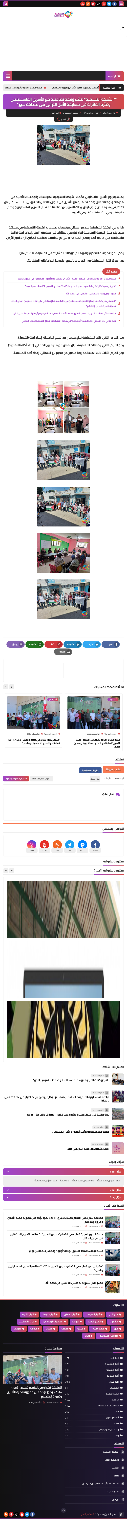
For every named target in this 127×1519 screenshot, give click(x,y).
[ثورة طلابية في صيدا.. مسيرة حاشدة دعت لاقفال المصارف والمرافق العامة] (118, 1114)
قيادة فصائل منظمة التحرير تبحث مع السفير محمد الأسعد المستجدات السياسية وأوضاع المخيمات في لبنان (65, 313)
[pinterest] (93, 3)
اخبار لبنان (114, 1382)
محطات (64, 1328)
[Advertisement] (63, 45)
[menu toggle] (121, 3)
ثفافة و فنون (98, 1328)
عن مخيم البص (112, 1460)
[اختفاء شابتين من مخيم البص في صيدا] (118, 1148)
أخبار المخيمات (93, 1314)
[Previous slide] (11, 870)
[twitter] (109, 3)
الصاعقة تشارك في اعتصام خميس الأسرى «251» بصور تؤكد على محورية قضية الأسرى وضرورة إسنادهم (55, 1219)
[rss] (88, 3)
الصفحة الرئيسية (72, 113)
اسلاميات (114, 1321)
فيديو (80, 1328)
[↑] (63, 1510)
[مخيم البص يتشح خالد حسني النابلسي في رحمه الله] (112, 1287)
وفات (87, 1336)
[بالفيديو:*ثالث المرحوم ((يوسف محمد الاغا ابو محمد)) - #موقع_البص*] (118, 1079)
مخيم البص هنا (112, 1491)
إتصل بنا (115, 1468)
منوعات (17, 1328)
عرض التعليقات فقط (40, 778)
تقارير (115, 1328)
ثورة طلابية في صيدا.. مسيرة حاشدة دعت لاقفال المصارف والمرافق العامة (68, 1114)
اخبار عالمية (28, 1314)
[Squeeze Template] (121, 1514)
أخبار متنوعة (49, 1314)
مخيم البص (86, 1514)
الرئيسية (112, 76)
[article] (35, 670)
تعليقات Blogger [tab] (113, 769)
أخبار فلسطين (70, 1314)
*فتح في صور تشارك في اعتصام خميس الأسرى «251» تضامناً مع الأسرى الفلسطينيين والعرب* (70, 286)
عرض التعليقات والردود (15, 778)
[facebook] (114, 3)
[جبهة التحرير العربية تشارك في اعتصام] (112, 1238)
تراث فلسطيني (27, 1321)
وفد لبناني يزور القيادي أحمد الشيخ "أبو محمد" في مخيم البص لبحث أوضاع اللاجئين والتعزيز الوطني (69, 321)
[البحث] (5, 3)
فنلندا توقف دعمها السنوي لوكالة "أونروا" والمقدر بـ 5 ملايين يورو (66, 1250)
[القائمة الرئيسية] (7, 75)
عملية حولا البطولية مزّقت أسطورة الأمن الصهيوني (80, 1131)
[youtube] (104, 3)
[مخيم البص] (63, 14)
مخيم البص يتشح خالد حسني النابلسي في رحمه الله (91, 293)
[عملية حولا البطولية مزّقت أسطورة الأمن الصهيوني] (118, 1131)
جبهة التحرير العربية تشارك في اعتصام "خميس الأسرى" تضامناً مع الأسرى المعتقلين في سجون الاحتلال (66, 278)
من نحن (115, 1499)
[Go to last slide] (11, 686)
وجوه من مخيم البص (108, 1336)
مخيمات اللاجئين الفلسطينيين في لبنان (100, 1483)
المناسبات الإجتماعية (53, 1321)
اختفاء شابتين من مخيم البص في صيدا (88, 1148)
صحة (116, 1423)
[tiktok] (98, 3)
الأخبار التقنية (94, 1321)
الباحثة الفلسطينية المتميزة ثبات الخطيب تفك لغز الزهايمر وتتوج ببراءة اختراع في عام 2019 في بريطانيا (56, 1099)
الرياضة (75, 1321)
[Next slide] (5, 686)
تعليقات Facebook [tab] (90, 770)
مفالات (49, 1328)
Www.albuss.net (52, 1402)
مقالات (33, 1328)
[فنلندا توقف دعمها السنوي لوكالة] (112, 1255)
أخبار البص (55, 113)
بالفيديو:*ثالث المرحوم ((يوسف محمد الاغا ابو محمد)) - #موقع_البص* (71, 1079)
